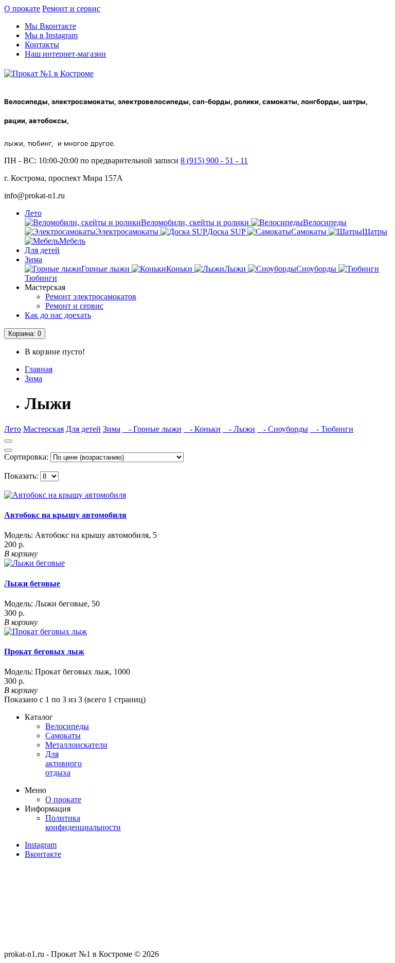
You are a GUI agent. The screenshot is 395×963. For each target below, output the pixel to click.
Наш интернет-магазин (65, 53)
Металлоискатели (76, 744)
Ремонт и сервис (71, 8)
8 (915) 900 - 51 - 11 (214, 160)
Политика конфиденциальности (83, 823)
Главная (38, 369)
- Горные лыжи (152, 429)
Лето (33, 213)
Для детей (42, 250)
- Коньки (202, 429)
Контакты (42, 44)
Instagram (41, 844)
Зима (33, 259)
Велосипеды (67, 726)
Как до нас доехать (58, 315)
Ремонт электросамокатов (90, 296)
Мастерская (43, 429)
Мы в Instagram (51, 35)
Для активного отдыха (63, 763)
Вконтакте (43, 854)
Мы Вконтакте (50, 26)
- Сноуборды (282, 429)
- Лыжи (239, 429)
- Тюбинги (331, 429)
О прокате (22, 8)
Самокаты (63, 735)
